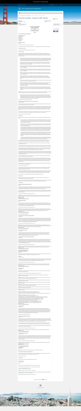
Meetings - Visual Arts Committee (26, 15)
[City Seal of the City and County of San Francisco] (40, 386)
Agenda (46, 21)
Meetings (19, 15)
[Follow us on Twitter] (55, 31)
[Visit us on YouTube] (57, 31)
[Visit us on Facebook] (54, 31)
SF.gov (47, 1)
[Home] (19, 9)
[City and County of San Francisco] (23, 5)
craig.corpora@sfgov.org (28, 370)
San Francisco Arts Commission (31, 8)
